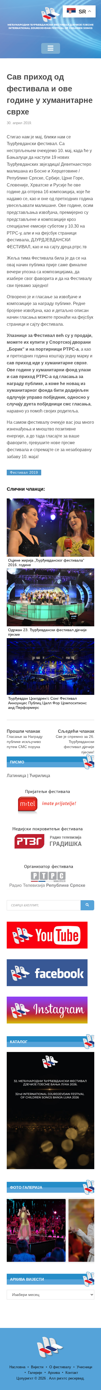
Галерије (35, 1373)
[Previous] (18, 1230)
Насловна (17, 1367)
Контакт (71, 1373)
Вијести (37, 1367)
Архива (54, 1373)
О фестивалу (60, 1367)
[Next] (83, 1230)
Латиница (16, 775)
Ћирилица (39, 775)
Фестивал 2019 (24, 472)
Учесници (84, 1367)
